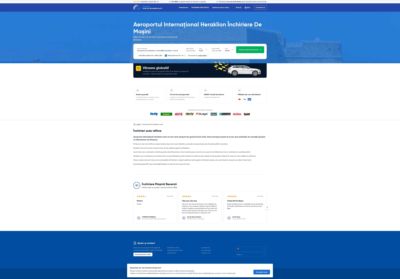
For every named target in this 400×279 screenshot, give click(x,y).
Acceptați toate (262, 272)
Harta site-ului (171, 253)
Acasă (138, 124)
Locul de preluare (142, 49)
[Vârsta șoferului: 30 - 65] (166, 56)
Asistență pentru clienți (220, 7)
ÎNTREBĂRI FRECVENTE (200, 7)
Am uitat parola (206, 250)
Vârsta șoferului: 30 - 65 (175, 55)
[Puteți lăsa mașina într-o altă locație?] (137, 56)
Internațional (183, 7)
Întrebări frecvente (173, 248)
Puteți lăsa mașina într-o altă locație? (150, 55)
